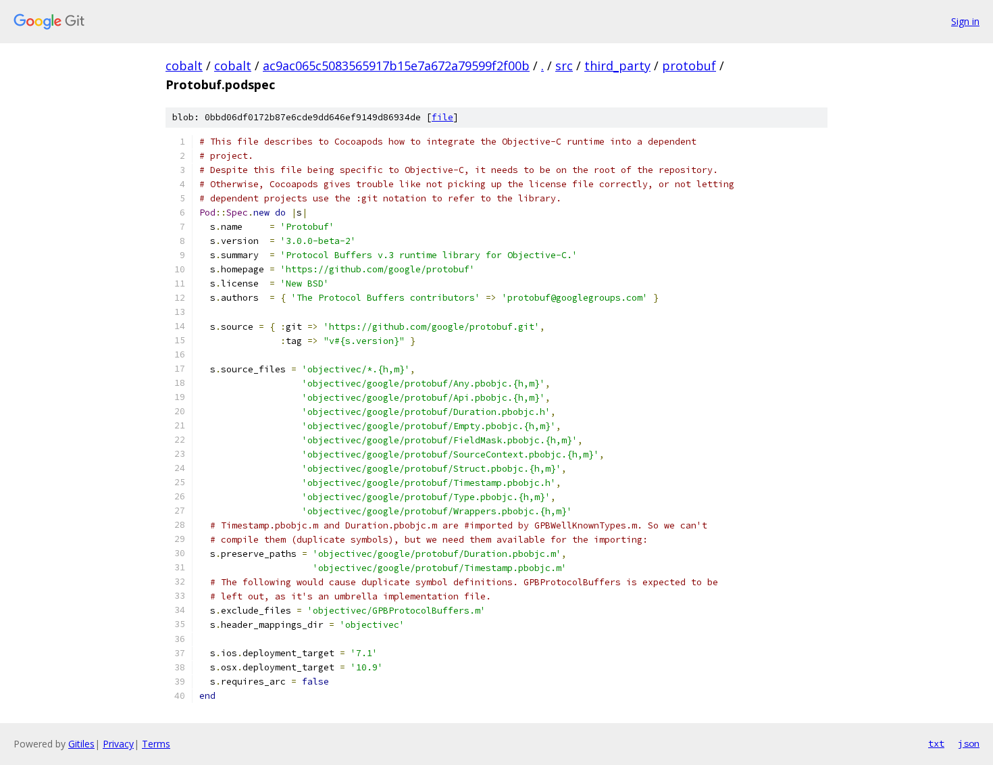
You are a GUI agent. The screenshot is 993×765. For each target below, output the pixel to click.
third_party (617, 65)
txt (936, 743)
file (442, 117)
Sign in (965, 21)
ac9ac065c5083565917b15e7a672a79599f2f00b (396, 65)
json (968, 743)
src (564, 65)
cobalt (184, 65)
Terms (156, 743)
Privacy (118, 743)
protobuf (689, 65)
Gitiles (81, 743)
